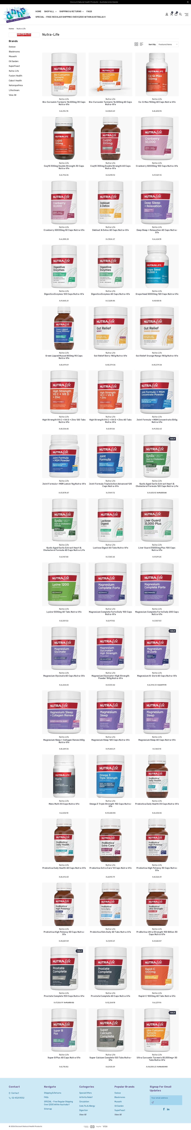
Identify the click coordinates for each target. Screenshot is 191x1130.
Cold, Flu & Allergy (87, 1106)
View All (12, 95)
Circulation (84, 1101)
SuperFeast (14, 66)
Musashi (13, 56)
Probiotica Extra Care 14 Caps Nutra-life (110, 868)
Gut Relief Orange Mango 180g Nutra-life (157, 356)
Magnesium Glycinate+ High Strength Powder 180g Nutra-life (110, 677)
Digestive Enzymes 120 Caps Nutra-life (64, 294)
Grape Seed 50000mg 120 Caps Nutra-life (157, 294)
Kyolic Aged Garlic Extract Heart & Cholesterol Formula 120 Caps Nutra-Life (157, 485)
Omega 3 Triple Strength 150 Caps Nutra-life (110, 805)
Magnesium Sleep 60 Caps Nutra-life (157, 740)
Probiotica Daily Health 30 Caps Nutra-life (157, 804)
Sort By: (152, 44)
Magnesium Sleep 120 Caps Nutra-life (110, 740)
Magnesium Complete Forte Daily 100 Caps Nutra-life (110, 613)
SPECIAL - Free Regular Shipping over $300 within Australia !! (70, 17)
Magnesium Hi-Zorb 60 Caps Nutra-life (157, 676)
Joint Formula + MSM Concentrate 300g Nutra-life (157, 421)
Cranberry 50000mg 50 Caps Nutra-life (64, 230)
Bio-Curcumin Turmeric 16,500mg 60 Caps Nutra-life (110, 103)
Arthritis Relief (86, 1097)
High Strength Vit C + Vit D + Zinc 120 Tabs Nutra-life (64, 421)
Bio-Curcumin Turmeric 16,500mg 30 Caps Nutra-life (64, 103)
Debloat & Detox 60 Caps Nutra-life (110, 230)
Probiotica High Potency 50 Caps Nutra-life (64, 933)
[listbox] (168, 44)
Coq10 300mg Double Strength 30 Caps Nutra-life (64, 167)
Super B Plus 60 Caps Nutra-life (64, 1058)
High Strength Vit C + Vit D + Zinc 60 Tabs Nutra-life (110, 421)
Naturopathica (16, 85)
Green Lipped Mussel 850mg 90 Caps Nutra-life (63, 357)
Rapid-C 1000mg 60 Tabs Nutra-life (157, 996)
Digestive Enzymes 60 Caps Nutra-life (110, 294)
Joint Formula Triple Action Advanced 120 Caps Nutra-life (110, 485)
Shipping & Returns (70, 12)
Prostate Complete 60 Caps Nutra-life (110, 996)
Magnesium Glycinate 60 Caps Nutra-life (64, 676)
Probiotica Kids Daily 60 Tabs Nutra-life (110, 932)
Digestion (83, 1110)
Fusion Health (15, 75)
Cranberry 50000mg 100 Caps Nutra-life (157, 166)
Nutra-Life (14, 71)
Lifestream (14, 90)
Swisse (12, 46)
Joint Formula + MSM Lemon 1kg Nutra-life (64, 484)
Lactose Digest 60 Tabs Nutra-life (110, 548)
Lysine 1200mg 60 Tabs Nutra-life (64, 612)
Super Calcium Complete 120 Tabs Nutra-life (110, 1059)
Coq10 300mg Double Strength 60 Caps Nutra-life (110, 167)
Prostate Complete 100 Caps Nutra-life (64, 996)
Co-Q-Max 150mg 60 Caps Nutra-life (156, 102)
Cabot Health (15, 80)
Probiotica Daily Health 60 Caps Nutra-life (64, 868)
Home (38, 12)
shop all (49, 12)
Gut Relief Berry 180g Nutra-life (110, 356)
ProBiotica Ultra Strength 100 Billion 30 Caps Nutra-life (156, 933)
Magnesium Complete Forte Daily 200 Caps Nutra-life (157, 613)
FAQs (89, 12)
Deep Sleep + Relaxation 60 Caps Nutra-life (157, 231)
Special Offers (85, 1093)
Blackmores (14, 51)
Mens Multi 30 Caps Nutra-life (64, 804)
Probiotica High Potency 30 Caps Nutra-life (157, 869)
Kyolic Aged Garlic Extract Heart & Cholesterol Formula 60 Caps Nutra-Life (64, 549)
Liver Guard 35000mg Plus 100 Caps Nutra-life (156, 549)
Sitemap (48, 1109)
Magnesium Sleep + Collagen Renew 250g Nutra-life (64, 741)
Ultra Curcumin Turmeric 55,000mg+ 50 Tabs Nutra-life (157, 1059)
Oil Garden (13, 61)
